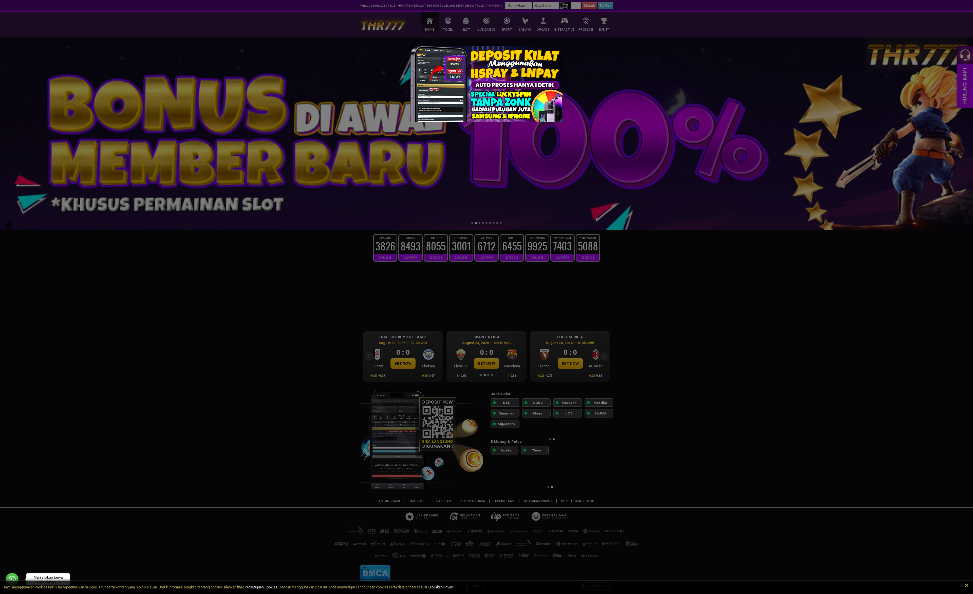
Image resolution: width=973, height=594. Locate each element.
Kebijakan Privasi (441, 587)
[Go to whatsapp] (12, 579)
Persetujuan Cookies (261, 587)
